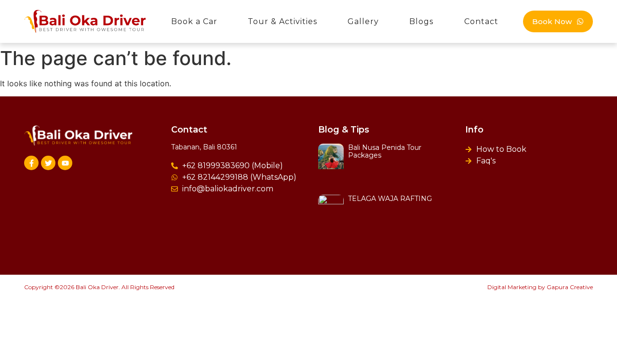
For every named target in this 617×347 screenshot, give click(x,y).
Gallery (363, 21)
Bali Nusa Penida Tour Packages (384, 151)
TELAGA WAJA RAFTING (390, 198)
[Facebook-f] (31, 163)
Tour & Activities (282, 21)
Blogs (421, 21)
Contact (481, 21)
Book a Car (194, 21)
